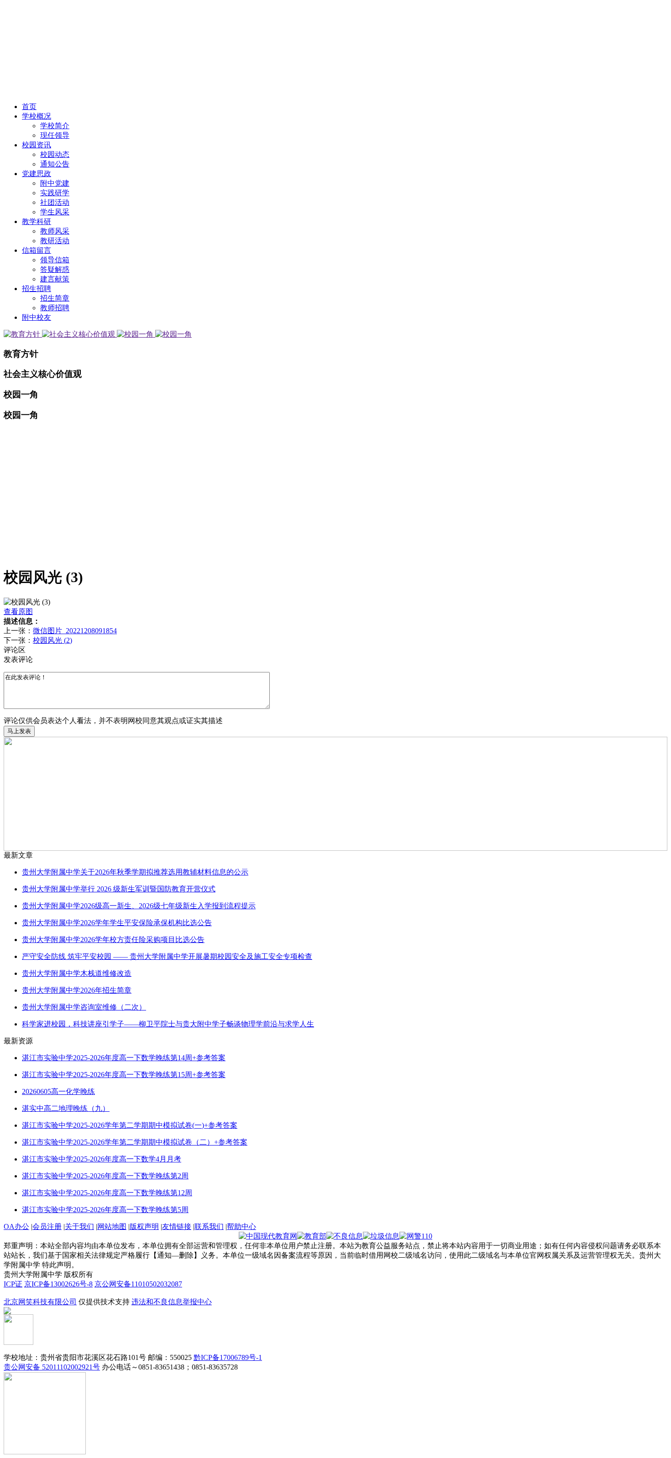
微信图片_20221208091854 (75, 631)
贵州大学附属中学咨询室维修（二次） (84, 1007)
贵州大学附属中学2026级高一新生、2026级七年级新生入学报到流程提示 (139, 906)
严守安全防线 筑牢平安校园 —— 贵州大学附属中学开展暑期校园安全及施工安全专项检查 (167, 956)
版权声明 (144, 1226)
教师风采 (54, 231)
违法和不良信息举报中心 (171, 1302)
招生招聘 (36, 288)
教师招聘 (54, 308)
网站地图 (111, 1226)
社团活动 (54, 202)
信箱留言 (36, 250)
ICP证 (13, 1284)
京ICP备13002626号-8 (58, 1284)
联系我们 (209, 1226)
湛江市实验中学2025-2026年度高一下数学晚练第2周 (105, 1176)
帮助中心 (241, 1226)
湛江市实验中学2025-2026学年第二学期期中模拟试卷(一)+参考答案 (129, 1125)
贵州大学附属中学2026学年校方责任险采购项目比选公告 (113, 939)
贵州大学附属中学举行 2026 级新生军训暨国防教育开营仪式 (118, 889)
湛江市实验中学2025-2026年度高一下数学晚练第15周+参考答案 (123, 1074)
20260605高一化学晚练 (58, 1091)
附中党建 (54, 183)
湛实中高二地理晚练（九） (66, 1108)
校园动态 (54, 154)
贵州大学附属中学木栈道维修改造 (76, 973)
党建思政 (36, 173)
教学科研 (36, 221)
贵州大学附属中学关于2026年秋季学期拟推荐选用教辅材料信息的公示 (135, 872)
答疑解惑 (54, 269)
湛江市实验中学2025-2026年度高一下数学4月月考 (101, 1159)
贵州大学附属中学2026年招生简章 (76, 990)
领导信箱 (54, 260)
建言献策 (54, 279)
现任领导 (54, 135)
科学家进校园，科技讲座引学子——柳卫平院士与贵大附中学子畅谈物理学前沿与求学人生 (168, 1024)
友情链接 (176, 1226)
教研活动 (54, 241)
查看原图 (18, 611)
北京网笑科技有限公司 (40, 1302)
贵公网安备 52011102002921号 (52, 1367)
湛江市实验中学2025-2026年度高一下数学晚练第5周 (105, 1209)
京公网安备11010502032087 (138, 1284)
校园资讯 (36, 145)
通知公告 (54, 164)
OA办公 (16, 1226)
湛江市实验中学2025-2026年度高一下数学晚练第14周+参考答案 (123, 1058)
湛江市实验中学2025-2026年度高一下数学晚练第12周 (107, 1193)
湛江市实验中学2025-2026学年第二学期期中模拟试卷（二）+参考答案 (134, 1142)
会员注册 (47, 1226)
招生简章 (54, 298)
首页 (29, 106)
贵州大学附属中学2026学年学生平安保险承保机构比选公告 (117, 923)
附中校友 (36, 317)
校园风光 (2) (52, 640)
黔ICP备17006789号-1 (228, 1357)
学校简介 (54, 126)
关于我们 (79, 1226)
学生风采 (54, 212)
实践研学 (54, 193)
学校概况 (36, 116)
